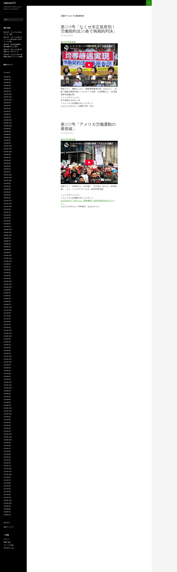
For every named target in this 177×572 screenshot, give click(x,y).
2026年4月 (7, 82)
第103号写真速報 (68, 139)
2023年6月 (7, 160)
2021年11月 (8, 203)
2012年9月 (7, 443)
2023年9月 (7, 154)
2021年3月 (7, 224)
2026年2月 (7, 88)
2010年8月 (7, 509)
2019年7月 (7, 267)
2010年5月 (7, 515)
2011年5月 (7, 486)
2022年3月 (7, 195)
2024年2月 (7, 143)
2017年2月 (7, 327)
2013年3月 (7, 428)
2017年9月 (7, 313)
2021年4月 (7, 221)
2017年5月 (7, 319)
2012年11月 (8, 437)
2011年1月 (7, 497)
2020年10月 (8, 235)
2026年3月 (7, 85)
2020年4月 (7, 250)
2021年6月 (7, 215)
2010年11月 (8, 500)
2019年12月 (8, 255)
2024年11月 (8, 123)
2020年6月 (7, 244)
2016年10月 (8, 336)
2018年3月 (7, 304)
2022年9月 (7, 183)
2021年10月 (8, 206)
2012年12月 (8, 434)
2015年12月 (8, 356)
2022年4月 (7, 192)
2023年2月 (7, 172)
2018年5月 (7, 299)
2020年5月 (7, 247)
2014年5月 (7, 396)
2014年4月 (7, 399)
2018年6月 (7, 296)
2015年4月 (7, 373)
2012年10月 (8, 440)
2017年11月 (8, 307)
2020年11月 (8, 232)
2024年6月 (7, 131)
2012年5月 (7, 454)
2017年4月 (7, 322)
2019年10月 (8, 261)
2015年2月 (7, 379)
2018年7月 (7, 293)
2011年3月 (7, 492)
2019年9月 (7, 264)
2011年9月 (7, 477)
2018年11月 (8, 284)
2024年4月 (7, 137)
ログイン (6, 539)
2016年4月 (7, 347)
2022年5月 (7, 189)
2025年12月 (8, 94)
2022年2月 (7, 198)
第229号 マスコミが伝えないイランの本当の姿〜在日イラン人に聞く (13, 39)
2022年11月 (8, 178)
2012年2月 (7, 463)
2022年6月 (7, 186)
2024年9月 (7, 129)
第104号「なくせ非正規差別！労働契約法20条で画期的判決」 (89, 28)
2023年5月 (7, 163)
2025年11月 (8, 97)
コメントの (8, 545)
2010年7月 (7, 512)
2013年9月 (7, 417)
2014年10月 (8, 388)
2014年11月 (8, 385)
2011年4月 (7, 489)
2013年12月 (8, 408)
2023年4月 (7, 166)
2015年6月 (7, 368)
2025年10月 (8, 100)
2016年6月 (7, 342)
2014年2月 (7, 405)
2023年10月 (8, 152)
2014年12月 (8, 382)
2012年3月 (7, 460)
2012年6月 (7, 451)
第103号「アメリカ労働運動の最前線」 (88, 126)
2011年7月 (7, 480)
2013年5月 (7, 422)
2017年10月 (8, 310)
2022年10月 (8, 180)
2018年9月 (7, 290)
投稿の (7, 542)
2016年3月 (7, 350)
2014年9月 (7, 391)
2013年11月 (8, 411)
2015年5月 (7, 371)
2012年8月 (7, 445)
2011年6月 (7, 483)
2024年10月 (8, 126)
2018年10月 (8, 287)
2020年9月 (7, 238)
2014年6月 (7, 394)
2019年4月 (7, 275)
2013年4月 (7, 425)
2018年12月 (8, 281)
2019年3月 (7, 278)
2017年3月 (7, 324)
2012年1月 (7, 466)
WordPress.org (9, 548)
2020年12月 (8, 229)
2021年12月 (8, 201)
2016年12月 (8, 330)
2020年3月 (7, 252)
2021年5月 (7, 218)
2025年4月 (7, 114)
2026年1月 (7, 91)
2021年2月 (7, 226)
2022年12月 (8, 175)
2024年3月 (7, 140)
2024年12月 (8, 120)
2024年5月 (7, 134)
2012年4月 (7, 457)
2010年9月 (7, 506)
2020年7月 (7, 241)
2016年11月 (8, 333)
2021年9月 (7, 209)
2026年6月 (7, 77)
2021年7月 (7, 212)
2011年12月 (8, 468)
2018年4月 (7, 301)
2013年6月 (7, 420)
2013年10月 (8, 414)
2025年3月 (7, 117)
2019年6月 (7, 270)
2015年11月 (8, 359)
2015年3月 (7, 376)
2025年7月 (7, 105)
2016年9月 (7, 339)
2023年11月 (8, 149)
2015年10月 (8, 362)
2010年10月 (8, 503)
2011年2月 (7, 494)
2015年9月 (7, 365)
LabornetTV (10, 3)
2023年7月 (7, 157)
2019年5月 (7, 273)
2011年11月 (8, 471)
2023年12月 (8, 146)
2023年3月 (7, 169)
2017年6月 (7, 316)
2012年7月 (7, 448)
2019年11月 (8, 258)
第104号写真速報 (68, 42)
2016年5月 (7, 345)
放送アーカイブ (9, 527)
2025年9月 (7, 103)
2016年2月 (7, 353)
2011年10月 (8, 474)
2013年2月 (7, 431)
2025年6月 (7, 108)
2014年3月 (7, 402)
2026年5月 (7, 80)
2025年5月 (7, 111)
